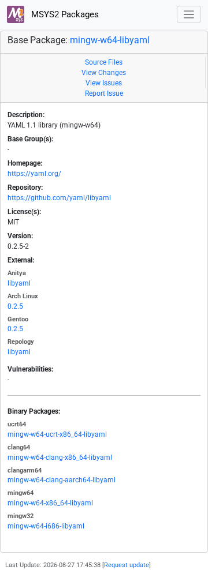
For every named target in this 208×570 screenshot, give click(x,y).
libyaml (19, 283)
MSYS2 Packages (64, 14)
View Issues (104, 83)
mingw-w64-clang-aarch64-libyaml (62, 480)
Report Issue (104, 93)
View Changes (103, 73)
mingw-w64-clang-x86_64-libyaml (60, 457)
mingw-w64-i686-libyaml (46, 526)
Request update (126, 565)
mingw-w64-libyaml (110, 40)
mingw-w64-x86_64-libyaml (50, 503)
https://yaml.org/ (34, 174)
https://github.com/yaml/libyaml (59, 198)
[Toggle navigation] (189, 15)
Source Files (103, 62)
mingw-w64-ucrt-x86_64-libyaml (57, 434)
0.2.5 (15, 306)
